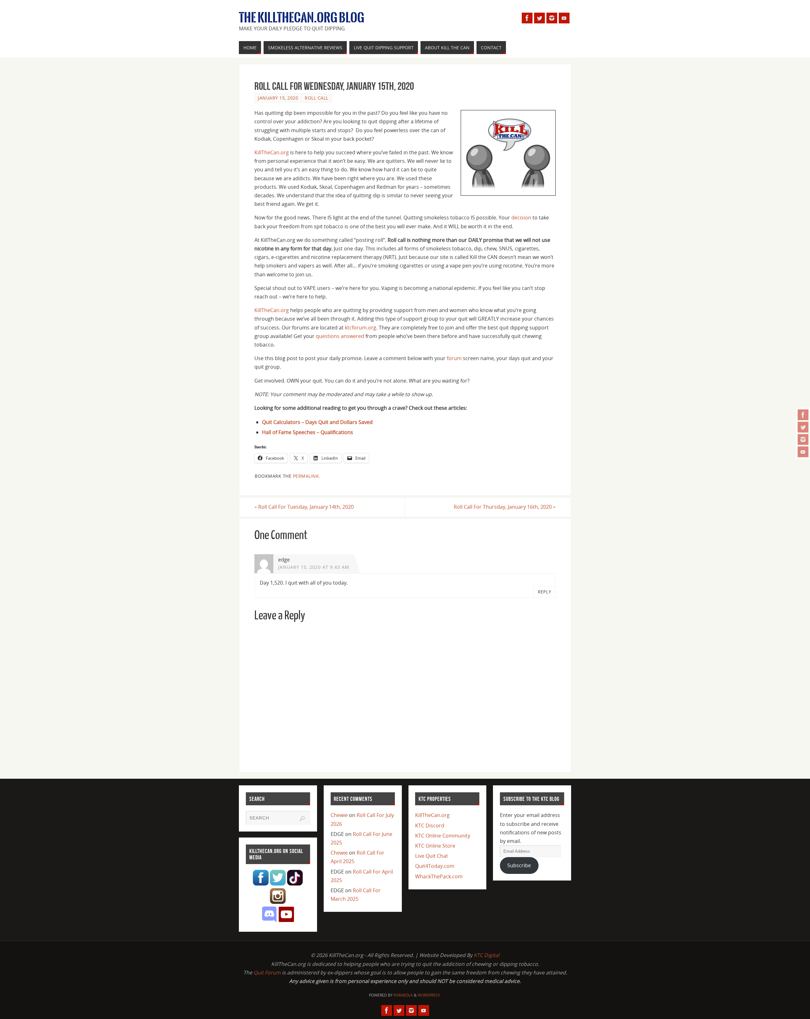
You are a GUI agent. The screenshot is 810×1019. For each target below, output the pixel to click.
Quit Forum (267, 972)
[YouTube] (803, 451)
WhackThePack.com (439, 876)
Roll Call (316, 98)
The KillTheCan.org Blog (301, 18)
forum (454, 358)
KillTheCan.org (271, 152)
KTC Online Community (442, 835)
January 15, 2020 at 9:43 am (313, 567)
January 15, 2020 (278, 98)
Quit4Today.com (434, 865)
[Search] (302, 818)
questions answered (340, 336)
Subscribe (519, 865)
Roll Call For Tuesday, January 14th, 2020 (304, 506)
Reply (544, 592)
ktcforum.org (360, 327)
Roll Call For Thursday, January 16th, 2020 (505, 506)
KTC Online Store (435, 845)
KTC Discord (429, 825)
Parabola (403, 995)
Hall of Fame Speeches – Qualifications (307, 432)
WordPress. (429, 995)
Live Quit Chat (431, 855)
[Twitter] (803, 427)
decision (521, 217)
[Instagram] (803, 439)
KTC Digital (486, 955)
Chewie (339, 815)
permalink (306, 476)
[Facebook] (803, 414)
